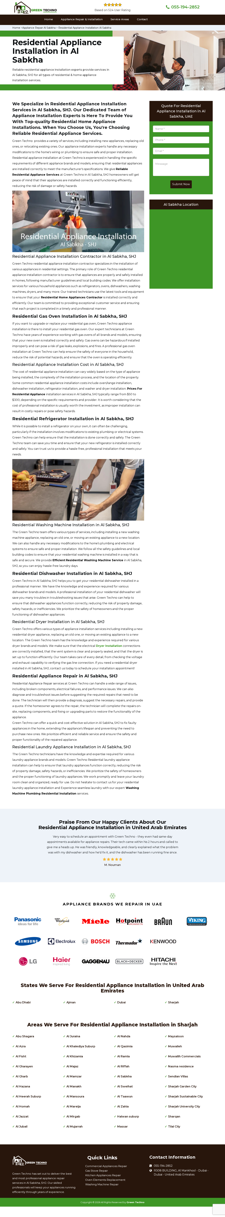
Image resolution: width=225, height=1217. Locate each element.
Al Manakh (73, 1086)
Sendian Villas (178, 1076)
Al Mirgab (73, 1116)
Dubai (121, 1002)
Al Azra (21, 1046)
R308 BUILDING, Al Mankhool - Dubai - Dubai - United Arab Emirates (181, 1172)
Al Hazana (23, 1086)
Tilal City (174, 1126)
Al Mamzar (74, 1076)
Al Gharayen (24, 1066)
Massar (122, 1126)
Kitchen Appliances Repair (103, 1175)
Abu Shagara (25, 1036)
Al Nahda (123, 1036)
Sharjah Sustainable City (185, 1096)
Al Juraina (73, 1036)
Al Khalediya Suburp (80, 1046)
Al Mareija (73, 1106)
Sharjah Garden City (182, 1086)
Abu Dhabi (23, 1002)
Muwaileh (175, 1046)
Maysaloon (176, 1036)
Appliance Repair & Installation (82, 19)
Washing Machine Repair (101, 1184)
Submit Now (181, 184)
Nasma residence (181, 1066)
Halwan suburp (128, 1116)
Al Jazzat (22, 1116)
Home (48, 19)
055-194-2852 (185, 6)
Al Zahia (123, 1106)
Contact (142, 19)
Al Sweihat (125, 1086)
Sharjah (173, 1002)
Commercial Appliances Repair (106, 1166)
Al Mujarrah (74, 1126)
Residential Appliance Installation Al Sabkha (84, 27)
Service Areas (120, 19)
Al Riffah (123, 1066)
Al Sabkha (124, 1076)
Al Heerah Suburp (28, 1096)
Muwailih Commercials (184, 1056)
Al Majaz (72, 1066)
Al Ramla (123, 1056)
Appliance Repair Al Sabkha (39, 27)
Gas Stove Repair (96, 1170)
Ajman (71, 1002)
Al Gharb (22, 1076)
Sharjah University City (184, 1106)
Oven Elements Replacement (105, 1179)
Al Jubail (21, 1126)
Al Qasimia (125, 1046)
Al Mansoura (75, 1096)
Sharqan (174, 1116)
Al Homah (23, 1106)
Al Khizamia (74, 1056)
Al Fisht (21, 1056)
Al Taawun (125, 1096)
